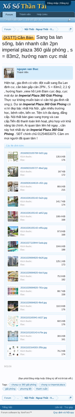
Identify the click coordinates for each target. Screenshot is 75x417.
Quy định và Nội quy (63, 412)
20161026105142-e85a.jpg (33, 228)
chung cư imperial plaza (53, 384)
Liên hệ (58, 407)
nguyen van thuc (27, 69)
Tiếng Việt (7, 407)
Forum (9, 14)
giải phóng (10, 389)
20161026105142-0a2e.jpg (33, 198)
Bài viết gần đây (34, 19)
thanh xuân (42, 389)
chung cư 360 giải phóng (23, 384)
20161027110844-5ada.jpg (33, 243)
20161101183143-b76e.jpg (33, 332)
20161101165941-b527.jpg (33, 317)
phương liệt (25, 389)
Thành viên (25, 14)
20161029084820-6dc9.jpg (33, 272)
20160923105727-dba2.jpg (33, 168)
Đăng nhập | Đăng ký (58, 3)
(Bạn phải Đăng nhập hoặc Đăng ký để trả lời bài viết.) (45, 378)
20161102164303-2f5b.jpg (33, 347)
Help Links (42, 14)
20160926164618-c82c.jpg (33, 183)
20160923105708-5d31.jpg (33, 153)
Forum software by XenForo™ (16, 412)
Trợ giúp (68, 407)
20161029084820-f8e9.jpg (33, 302)
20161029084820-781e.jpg (33, 287)
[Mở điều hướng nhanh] (70, 29)
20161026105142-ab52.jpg (33, 213)
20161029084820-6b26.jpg (33, 257)
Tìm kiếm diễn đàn (13, 19)
